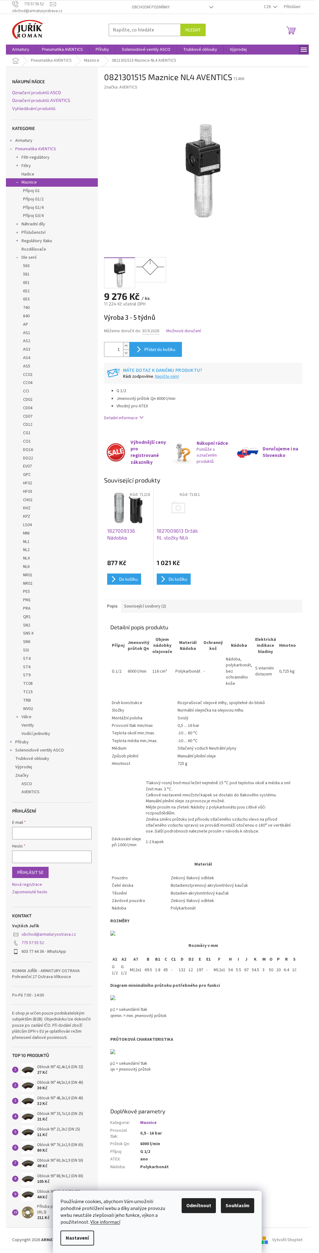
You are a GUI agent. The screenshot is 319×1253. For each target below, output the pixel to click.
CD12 (27, 424)
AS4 (26, 358)
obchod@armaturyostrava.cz (48, 934)
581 (26, 274)
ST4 (27, 658)
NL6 (26, 567)
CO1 (27, 441)
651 (26, 283)
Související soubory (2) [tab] (145, 606)
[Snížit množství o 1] (126, 353)
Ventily (27, 725)
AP (25, 324)
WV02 (28, 709)
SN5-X (28, 633)
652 (26, 291)
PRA (27, 608)
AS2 (26, 341)
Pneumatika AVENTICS (35, 149)
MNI (26, 533)
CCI (26, 391)
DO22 (28, 458)
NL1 (26, 542)
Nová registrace (27, 885)
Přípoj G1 (31, 191)
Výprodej (23, 767)
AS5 (26, 366)
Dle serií (28, 257)
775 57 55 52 (32, 943)
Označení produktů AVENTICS (41, 100)
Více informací (105, 1222)
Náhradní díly (33, 224)
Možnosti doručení (183, 331)
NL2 (26, 550)
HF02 (27, 483)
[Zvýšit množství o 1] (126, 345)
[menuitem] (21, 50)
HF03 (27, 491)
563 (26, 266)
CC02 (27, 375)
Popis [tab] (112, 606)
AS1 (26, 333)
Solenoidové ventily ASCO (39, 750)
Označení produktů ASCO (36, 92)
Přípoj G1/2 (33, 199)
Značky (22, 775)
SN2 (26, 625)
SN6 (26, 642)
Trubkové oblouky (32, 759)
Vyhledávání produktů (33, 108)
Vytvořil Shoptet (287, 1240)
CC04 (27, 383)
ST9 (27, 675)
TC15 (28, 692)
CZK (268, 7)
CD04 (27, 408)
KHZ (27, 508)
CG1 (27, 433)
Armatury (23, 140)
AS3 (26, 349)
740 (26, 308)
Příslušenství (33, 232)
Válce (26, 717)
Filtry (26, 166)
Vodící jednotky (35, 734)
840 (26, 316)
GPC (27, 475)
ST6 (27, 667)
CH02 (27, 500)
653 (26, 299)
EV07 (27, 466)
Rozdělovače (33, 249)
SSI (26, 650)
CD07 (27, 416)
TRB (27, 700)
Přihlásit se (30, 872)
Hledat (193, 29)
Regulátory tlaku (36, 241)
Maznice (29, 182)
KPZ (26, 516)
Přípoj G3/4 (33, 216)
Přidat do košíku (159, 349)
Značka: (120, 87)
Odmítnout (198, 1205)
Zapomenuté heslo (29, 892)
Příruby (22, 742)
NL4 (26, 558)
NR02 (27, 583)
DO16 (28, 450)
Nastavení (77, 1238)
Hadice (27, 174)
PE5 (26, 591)
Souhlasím (238, 1205)
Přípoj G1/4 (33, 207)
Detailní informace (121, 418)
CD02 (27, 399)
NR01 (27, 575)
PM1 (27, 600)
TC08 (28, 683)
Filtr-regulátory (35, 157)
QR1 (27, 617)
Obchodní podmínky (151, 7)
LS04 (27, 525)
